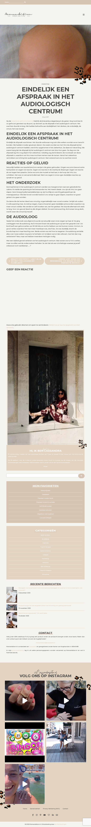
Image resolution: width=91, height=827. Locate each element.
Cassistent (45, 494)
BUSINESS (45, 539)
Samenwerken (35, 808)
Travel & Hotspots (45, 570)
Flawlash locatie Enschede (45, 502)
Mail (57, 815)
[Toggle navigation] (83, 15)
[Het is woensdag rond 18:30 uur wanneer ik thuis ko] (66, 742)
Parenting (45, 84)
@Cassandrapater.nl (45, 673)
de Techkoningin (60, 824)
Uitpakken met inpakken (45, 514)
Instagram (37, 815)
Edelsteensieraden (45, 510)
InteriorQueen (45, 490)
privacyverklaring (18, 650)
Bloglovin (49, 815)
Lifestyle (45, 555)
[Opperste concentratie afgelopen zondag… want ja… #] (66, 701)
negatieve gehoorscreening (22, 121)
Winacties (45, 574)
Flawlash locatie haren (45, 498)
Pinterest (41, 815)
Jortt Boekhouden (45, 506)
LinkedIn (53, 815)
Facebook (33, 815)
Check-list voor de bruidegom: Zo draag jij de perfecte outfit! (65, 261)
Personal (46, 562)
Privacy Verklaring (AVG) (51, 808)
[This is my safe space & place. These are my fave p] (25, 784)
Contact (65, 808)
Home (25, 808)
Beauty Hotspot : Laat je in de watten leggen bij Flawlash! (26, 261)
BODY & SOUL (45, 535)
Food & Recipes (45, 547)
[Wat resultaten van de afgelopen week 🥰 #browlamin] (25, 701)
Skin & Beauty (45, 566)
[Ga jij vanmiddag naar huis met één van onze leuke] (25, 742)
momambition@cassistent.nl (45, 643)
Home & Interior (45, 551)
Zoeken (7, 2)
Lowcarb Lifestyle (45, 518)
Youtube (45, 815)
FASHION (45, 543)
